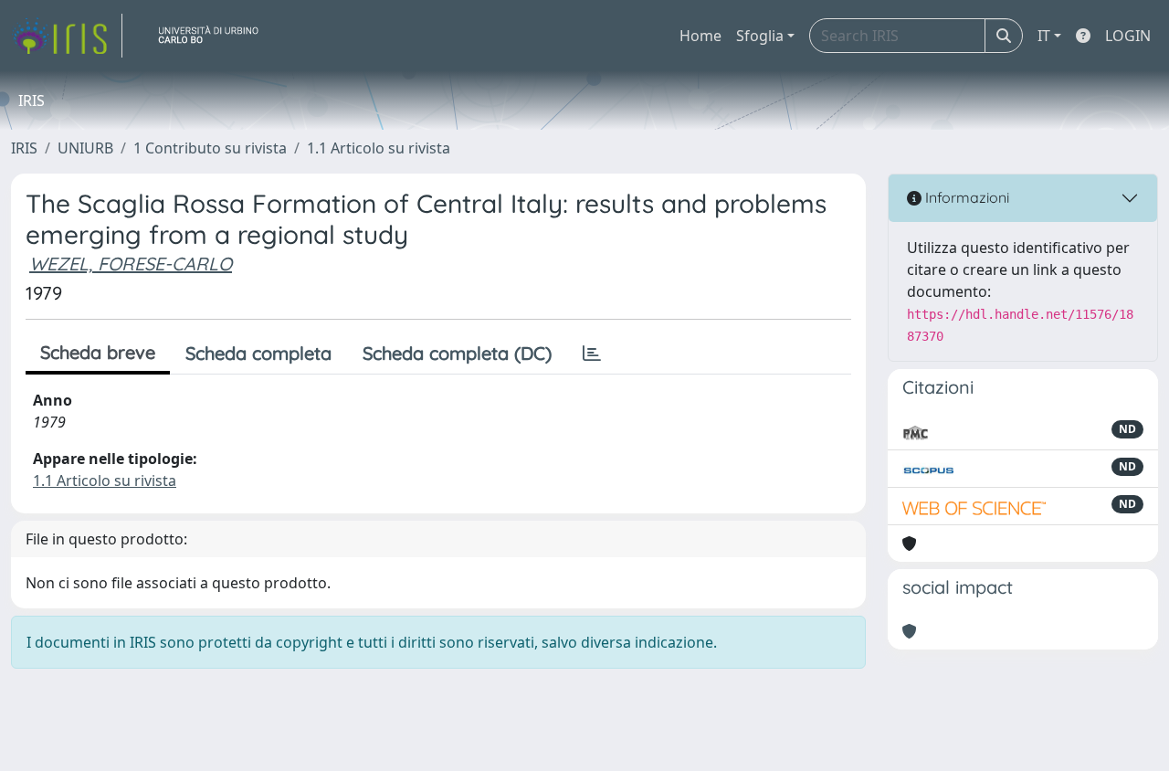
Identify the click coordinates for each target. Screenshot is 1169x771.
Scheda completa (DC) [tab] (457, 353)
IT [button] (1043, 36)
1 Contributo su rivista (210, 148)
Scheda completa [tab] (258, 353)
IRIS (24, 148)
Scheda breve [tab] (97, 352)
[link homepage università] (215, 36)
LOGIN (1128, 36)
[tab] (591, 353)
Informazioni (965, 197)
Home (700, 36)
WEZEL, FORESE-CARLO (130, 263)
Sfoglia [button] (760, 36)
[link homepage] (66, 36)
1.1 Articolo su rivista (378, 148)
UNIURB (85, 148)
